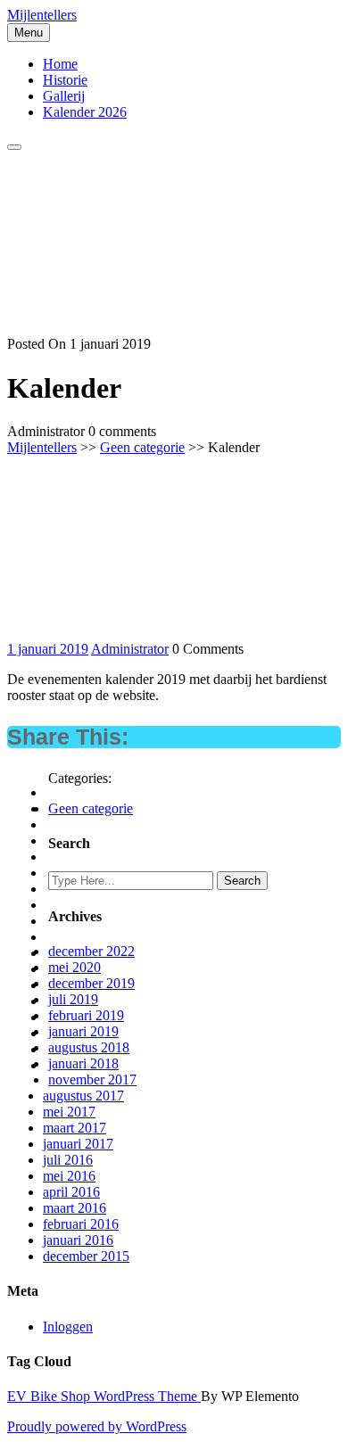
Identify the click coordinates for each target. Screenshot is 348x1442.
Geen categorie (142, 447)
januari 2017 (78, 1143)
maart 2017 (74, 1127)
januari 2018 (83, 1063)
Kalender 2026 (85, 111)
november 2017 (92, 1079)
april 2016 (71, 1191)
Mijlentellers (42, 14)
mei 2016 (69, 1175)
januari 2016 (78, 1240)
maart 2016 (74, 1207)
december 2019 (91, 983)
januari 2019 (83, 1031)
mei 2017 (69, 1111)
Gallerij (64, 95)
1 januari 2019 (47, 648)
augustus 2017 (83, 1095)
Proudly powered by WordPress (96, 1426)
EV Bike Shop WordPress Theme (104, 1396)
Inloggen (68, 1326)
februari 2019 (86, 1015)
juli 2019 (73, 999)
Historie (65, 79)
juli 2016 (68, 1159)
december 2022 (91, 951)
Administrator (130, 648)
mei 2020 (74, 967)
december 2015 (86, 1256)
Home (60, 63)
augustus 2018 (88, 1047)
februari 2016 (81, 1224)
